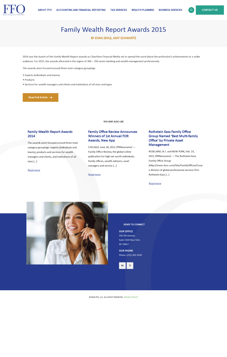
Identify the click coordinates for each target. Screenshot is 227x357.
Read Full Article (38, 97)
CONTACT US (210, 9)
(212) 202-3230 (134, 255)
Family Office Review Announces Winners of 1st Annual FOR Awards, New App (112, 136)
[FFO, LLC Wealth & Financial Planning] (14, 10)
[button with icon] (122, 265)
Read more (34, 170)
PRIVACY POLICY (131, 297)
